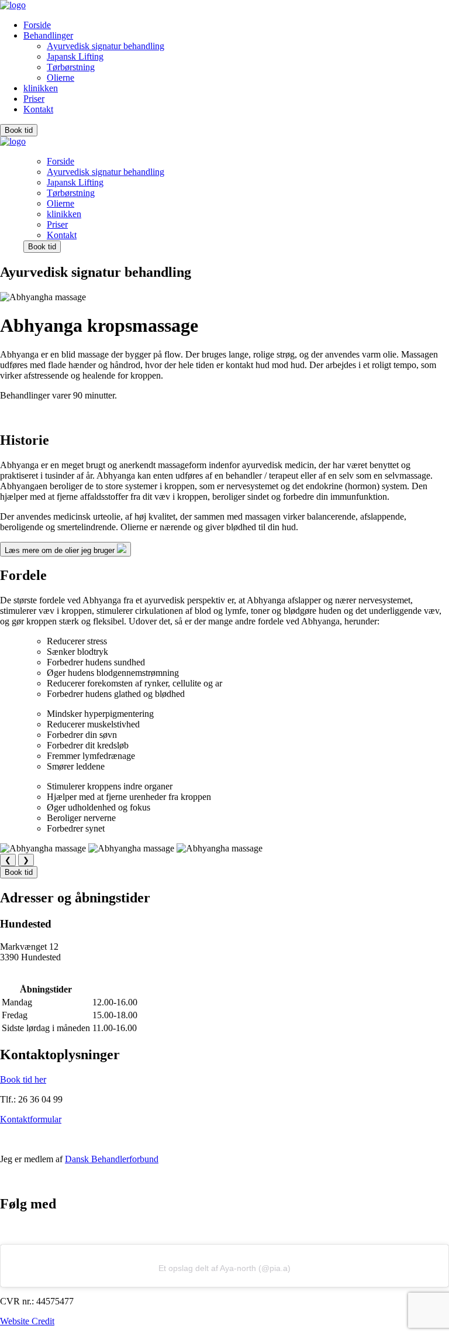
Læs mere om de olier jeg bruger (61, 550)
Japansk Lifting (75, 56)
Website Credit (27, 1321)
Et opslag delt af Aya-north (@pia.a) (224, 1268)
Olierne (60, 78)
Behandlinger (48, 35)
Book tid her (23, 1079)
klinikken (40, 88)
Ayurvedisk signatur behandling (105, 46)
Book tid (19, 130)
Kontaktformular (30, 1119)
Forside (37, 25)
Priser (33, 99)
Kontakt (38, 109)
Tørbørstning (71, 67)
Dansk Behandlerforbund (111, 1159)
